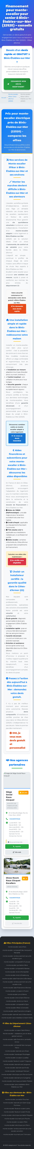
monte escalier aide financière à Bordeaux (17, 978)
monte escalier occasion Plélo (17, 1122)
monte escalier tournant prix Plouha (17, 1118)
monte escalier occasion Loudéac (17, 1058)
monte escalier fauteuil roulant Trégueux (17, 1061)
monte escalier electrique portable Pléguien (17, 1115)
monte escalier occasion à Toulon (17, 991)
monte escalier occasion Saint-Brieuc (17, 1030)
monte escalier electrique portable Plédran (17, 1081)
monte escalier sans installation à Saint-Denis (17, 1018)
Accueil (3, 98)
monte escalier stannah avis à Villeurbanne (17, 1014)
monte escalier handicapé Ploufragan (17, 1054)
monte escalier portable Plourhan (17, 1099)
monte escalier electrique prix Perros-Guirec (17, 1074)
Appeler (18, 846)
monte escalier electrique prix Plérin (17, 1125)
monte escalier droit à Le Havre (17, 1001)
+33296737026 (14, 819)
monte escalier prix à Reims (17, 994)
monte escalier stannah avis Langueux (17, 1064)
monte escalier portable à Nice (17, 965)
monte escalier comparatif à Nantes (17, 968)
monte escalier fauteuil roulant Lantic (17, 1108)
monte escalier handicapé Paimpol (17, 1071)
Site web (18, 852)
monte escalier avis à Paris (17, 947)
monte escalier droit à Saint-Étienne (17, 998)
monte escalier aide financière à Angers (17, 1011)
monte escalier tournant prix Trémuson (17, 1134)
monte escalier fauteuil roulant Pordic (17, 1112)
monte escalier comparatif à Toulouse (17, 962)
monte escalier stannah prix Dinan (17, 1051)
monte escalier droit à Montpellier (17, 972)
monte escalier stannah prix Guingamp (17, 1078)
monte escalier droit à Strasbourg (17, 975)
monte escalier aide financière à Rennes (17, 988)
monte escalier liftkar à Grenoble (17, 1008)
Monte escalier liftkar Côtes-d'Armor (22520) (13, 98)
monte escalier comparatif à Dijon (17, 1004)
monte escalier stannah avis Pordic (17, 1068)
